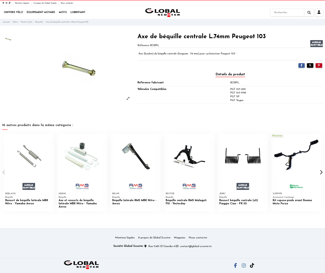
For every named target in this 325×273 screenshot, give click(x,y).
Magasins (179, 237)
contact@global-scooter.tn (196, 246)
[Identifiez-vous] (319, 13)
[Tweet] (310, 65)
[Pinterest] (319, 65)
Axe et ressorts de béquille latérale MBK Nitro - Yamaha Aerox (78, 203)
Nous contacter (67, 3)
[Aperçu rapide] (51, 139)
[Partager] (301, 65)
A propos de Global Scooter (45, 3)
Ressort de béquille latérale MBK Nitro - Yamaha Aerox (26, 202)
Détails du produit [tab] (230, 74)
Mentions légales (22, 3)
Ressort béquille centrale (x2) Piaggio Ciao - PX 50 (238, 202)
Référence (143, 45)
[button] (4, 172)
